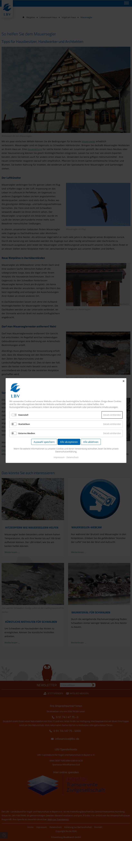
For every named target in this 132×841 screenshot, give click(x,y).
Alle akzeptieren (69, 441)
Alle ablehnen (90, 441)
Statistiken (24, 424)
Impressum (59, 457)
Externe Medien (26, 433)
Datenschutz (72, 457)
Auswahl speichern (44, 441)
